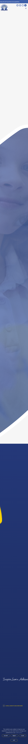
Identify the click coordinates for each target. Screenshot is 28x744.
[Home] (4, 7)
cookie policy (19, 732)
